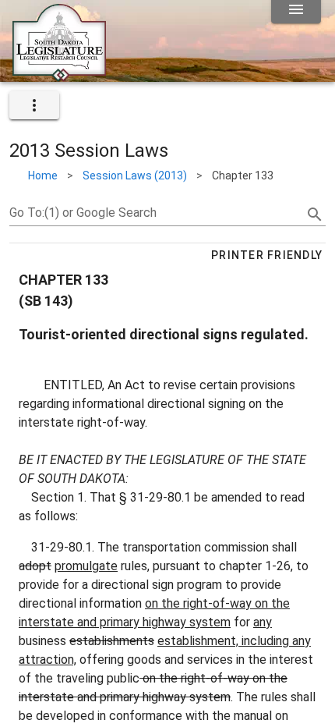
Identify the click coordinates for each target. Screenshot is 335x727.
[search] (315, 214)
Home (43, 175)
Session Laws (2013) (135, 175)
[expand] (34, 105)
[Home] (59, 76)
